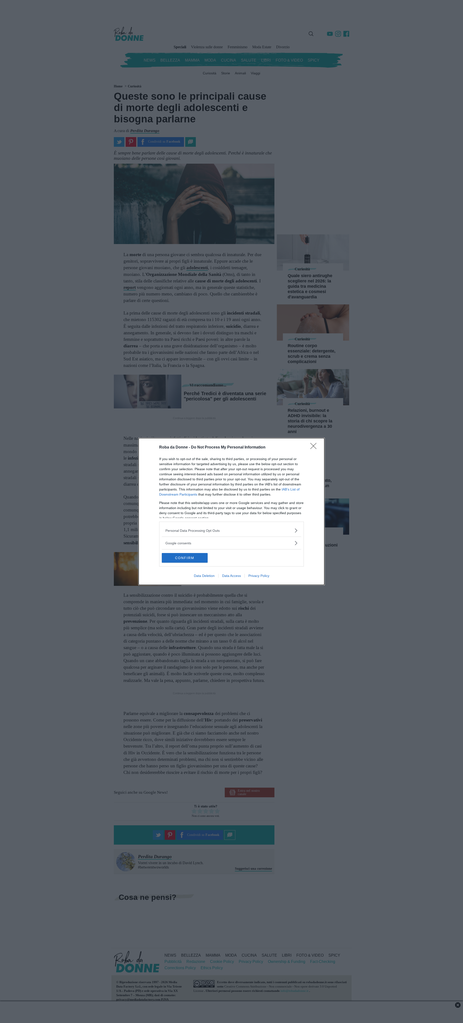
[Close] (315, 447)
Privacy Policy (258, 576)
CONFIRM (184, 558)
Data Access (231, 576)
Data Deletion (204, 576)
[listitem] (231, 530)
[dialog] (231, 511)
